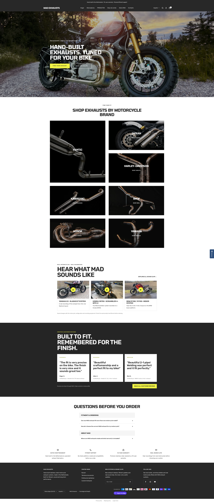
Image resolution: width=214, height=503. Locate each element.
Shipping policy (107, 500)
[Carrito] (170, 8)
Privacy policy (99, 500)
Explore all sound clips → (147, 276)
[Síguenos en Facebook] (145, 481)
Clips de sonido (111, 8)
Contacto (131, 8)
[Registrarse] (130, 481)
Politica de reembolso (88, 478)
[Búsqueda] (162, 8)
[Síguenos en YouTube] (155, 481)
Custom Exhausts (87, 480)
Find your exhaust (60, 65)
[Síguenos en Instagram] (150, 481)
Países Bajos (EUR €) (50, 491)
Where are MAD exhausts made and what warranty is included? (100, 438)
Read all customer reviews (144, 386)
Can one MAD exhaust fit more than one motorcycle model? (99, 420)
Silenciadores (91, 8)
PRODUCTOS (101, 8)
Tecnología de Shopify (84, 491)
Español (156, 8)
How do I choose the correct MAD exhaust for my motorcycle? (100, 426)
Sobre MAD (122, 8)
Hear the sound (82, 66)
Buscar (84, 472)
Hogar (82, 8)
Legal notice (115, 500)
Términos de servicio (88, 475)
